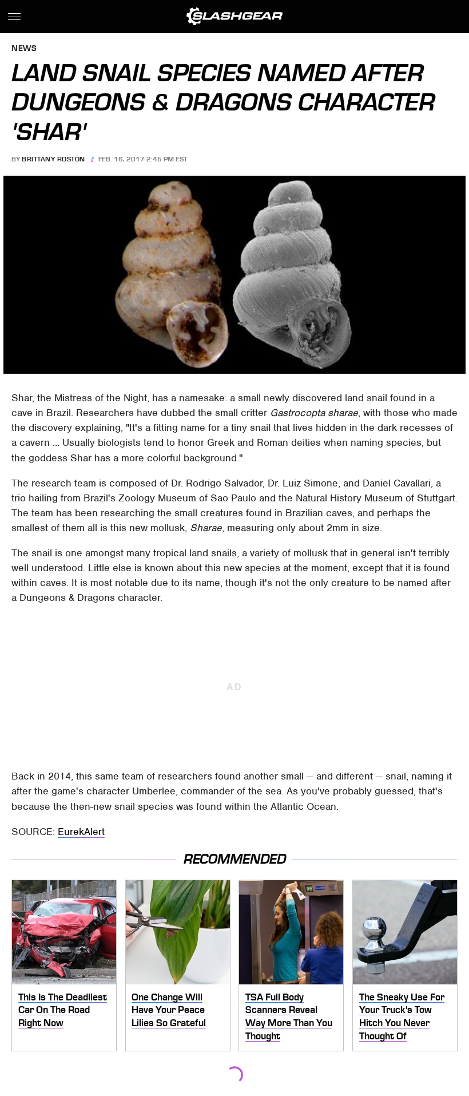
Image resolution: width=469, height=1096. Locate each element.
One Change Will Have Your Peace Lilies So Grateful (169, 1009)
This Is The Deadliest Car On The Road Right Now (62, 1009)
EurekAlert (81, 831)
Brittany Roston (53, 159)
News (24, 49)
